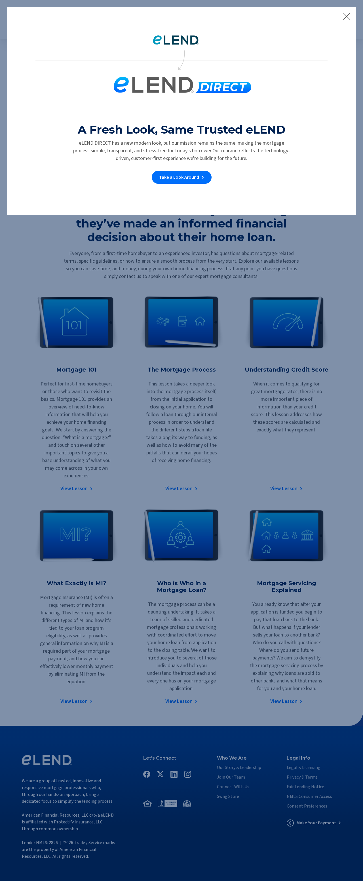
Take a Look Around (179, 177)
